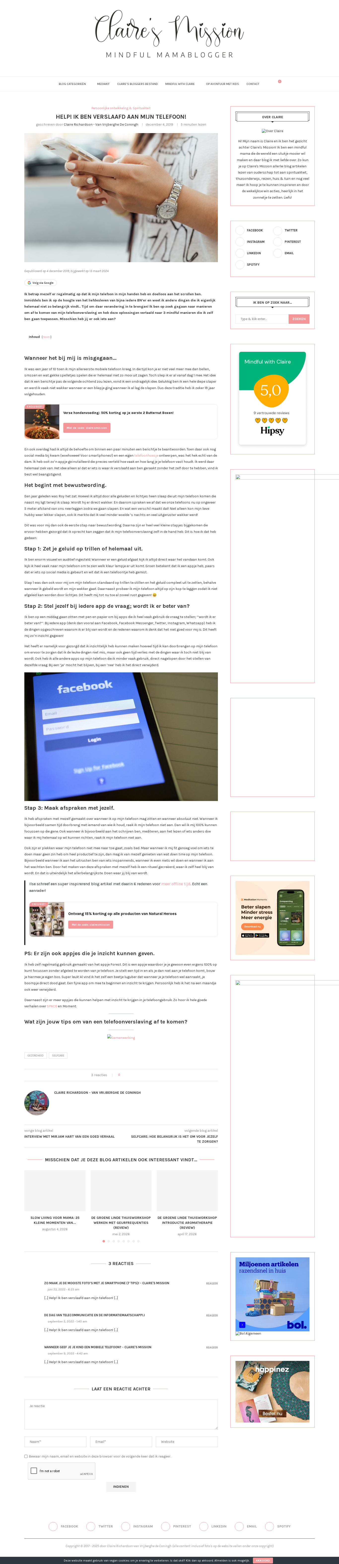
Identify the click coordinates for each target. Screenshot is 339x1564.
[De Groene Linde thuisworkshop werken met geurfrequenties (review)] (121, 1190)
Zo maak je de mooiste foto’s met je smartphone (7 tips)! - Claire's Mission (106, 1283)
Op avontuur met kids (222, 84)
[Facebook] (149, 64)
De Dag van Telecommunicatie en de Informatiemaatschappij (94, 1315)
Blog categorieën (72, 84)
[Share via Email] (151, 1075)
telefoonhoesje (146, 455)
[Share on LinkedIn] (142, 1075)
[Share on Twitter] (132, 1075)
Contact (252, 84)
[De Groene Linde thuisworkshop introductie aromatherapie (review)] (187, 1190)
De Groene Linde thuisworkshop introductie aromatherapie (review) (187, 1223)
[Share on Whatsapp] (146, 1075)
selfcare (58, 1055)
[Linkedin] (176, 64)
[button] (31, 1206)
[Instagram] (163, 64)
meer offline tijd (175, 883)
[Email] (183, 64)
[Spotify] (189, 64)
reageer (212, 1283)
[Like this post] (122, 1075)
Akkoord (263, 1560)
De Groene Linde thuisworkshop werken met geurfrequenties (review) (121, 1223)
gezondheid (36, 1055)
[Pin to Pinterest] (137, 1075)
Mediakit (103, 84)
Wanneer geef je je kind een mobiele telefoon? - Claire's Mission (97, 1347)
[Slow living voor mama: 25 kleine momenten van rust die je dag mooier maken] (55, 1190)
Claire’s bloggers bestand (137, 84)
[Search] (269, 84)
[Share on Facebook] (128, 1075)
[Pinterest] (169, 64)
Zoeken (299, 319)
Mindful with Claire (180, 84)
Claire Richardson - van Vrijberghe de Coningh (101, 124)
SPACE (52, 1006)
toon (46, 337)
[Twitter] (156, 64)
